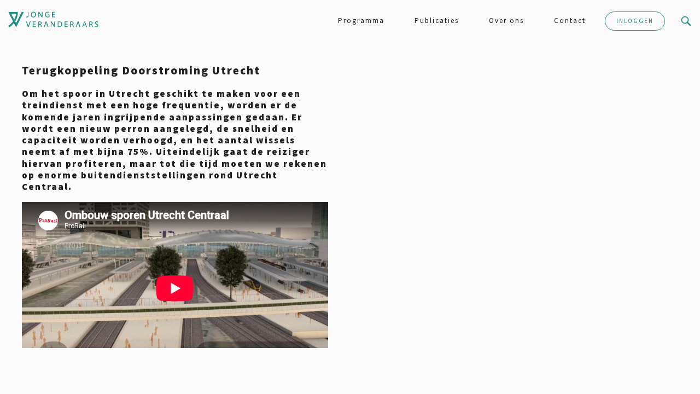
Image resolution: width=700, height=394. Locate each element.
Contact (570, 20)
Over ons (506, 20)
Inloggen (635, 21)
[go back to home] (19, 19)
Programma (361, 20)
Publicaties (437, 20)
